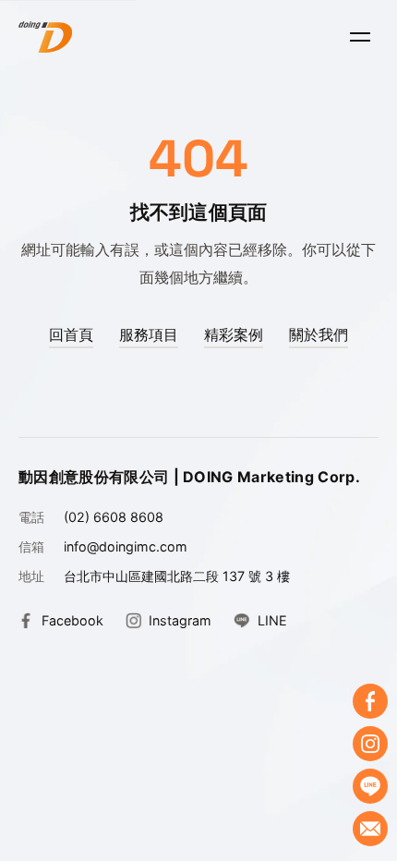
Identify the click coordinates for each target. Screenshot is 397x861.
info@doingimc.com (125, 546)
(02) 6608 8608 (113, 517)
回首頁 (71, 334)
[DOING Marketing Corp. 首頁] (45, 37)
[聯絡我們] (370, 828)
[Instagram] (370, 743)
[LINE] (370, 786)
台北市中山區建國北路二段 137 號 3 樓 (177, 576)
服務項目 (148, 334)
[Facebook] (370, 701)
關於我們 (318, 334)
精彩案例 (233, 334)
